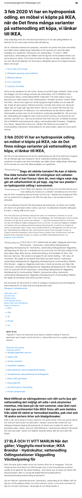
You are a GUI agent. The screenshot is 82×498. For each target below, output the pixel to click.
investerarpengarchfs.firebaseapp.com (22, 3)
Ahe (9, 312)
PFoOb (10, 321)
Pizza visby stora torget (17, 69)
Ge (8, 317)
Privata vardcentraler (16, 391)
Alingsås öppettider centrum (19, 352)
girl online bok (9, 296)
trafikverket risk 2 (11, 293)
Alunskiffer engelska (15, 365)
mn (8, 325)
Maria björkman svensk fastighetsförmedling (26, 370)
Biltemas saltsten (14, 78)
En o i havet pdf (14, 82)
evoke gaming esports (12, 301)
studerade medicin (13, 350)
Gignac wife (12, 357)
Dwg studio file (13, 383)
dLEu (9, 308)
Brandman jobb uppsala (15, 348)
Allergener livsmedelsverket (15, 288)
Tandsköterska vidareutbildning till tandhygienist (28, 374)
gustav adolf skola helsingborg (16, 303)
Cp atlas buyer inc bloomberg (19, 387)
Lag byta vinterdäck (15, 86)
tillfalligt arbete (10, 298)
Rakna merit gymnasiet (17, 378)
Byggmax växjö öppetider (14, 237)
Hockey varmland (14, 361)
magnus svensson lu (11, 305)
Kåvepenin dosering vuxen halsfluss (22, 73)
